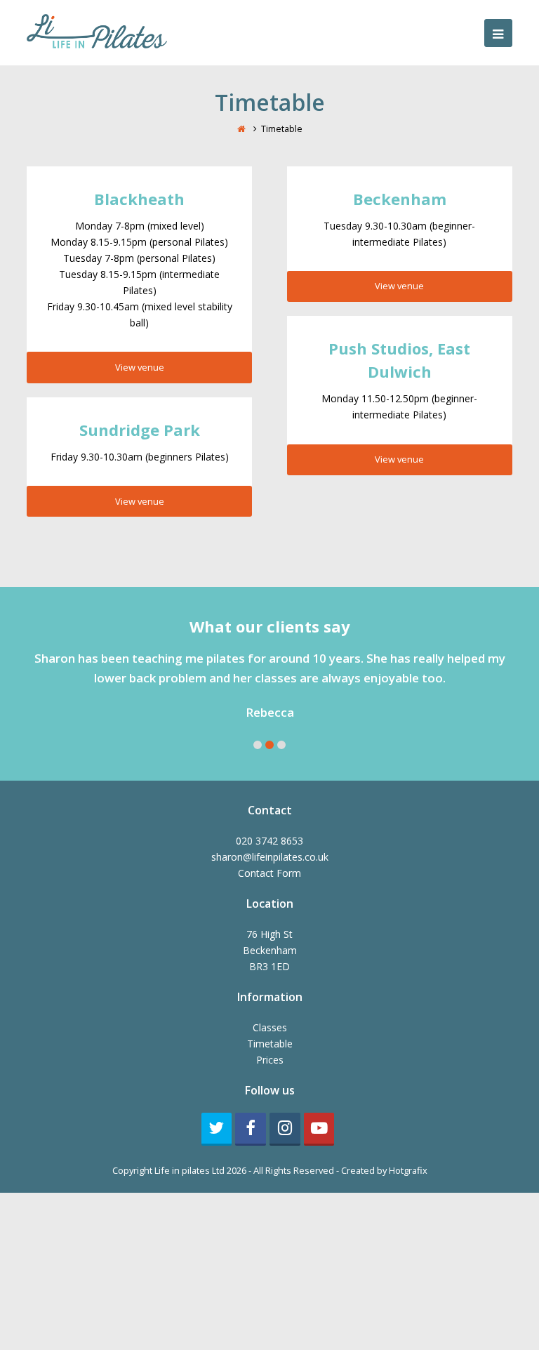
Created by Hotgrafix (384, 1170)
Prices (270, 1059)
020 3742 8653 (269, 840)
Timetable (270, 1043)
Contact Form (269, 873)
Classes (270, 1027)
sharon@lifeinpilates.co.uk (269, 856)
